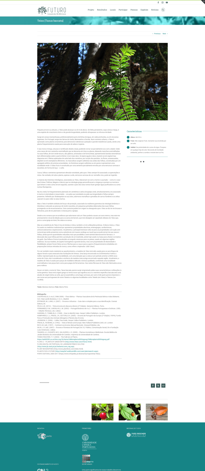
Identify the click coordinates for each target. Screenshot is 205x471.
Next (164, 34)
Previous (157, 34)
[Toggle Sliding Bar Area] (203, 2)
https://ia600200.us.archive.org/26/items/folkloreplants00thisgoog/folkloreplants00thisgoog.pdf (73, 339)
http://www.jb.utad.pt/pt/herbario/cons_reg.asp (56, 346)
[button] (163, 9)
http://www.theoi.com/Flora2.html (78, 342)
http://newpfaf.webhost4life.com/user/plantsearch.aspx (77, 351)
